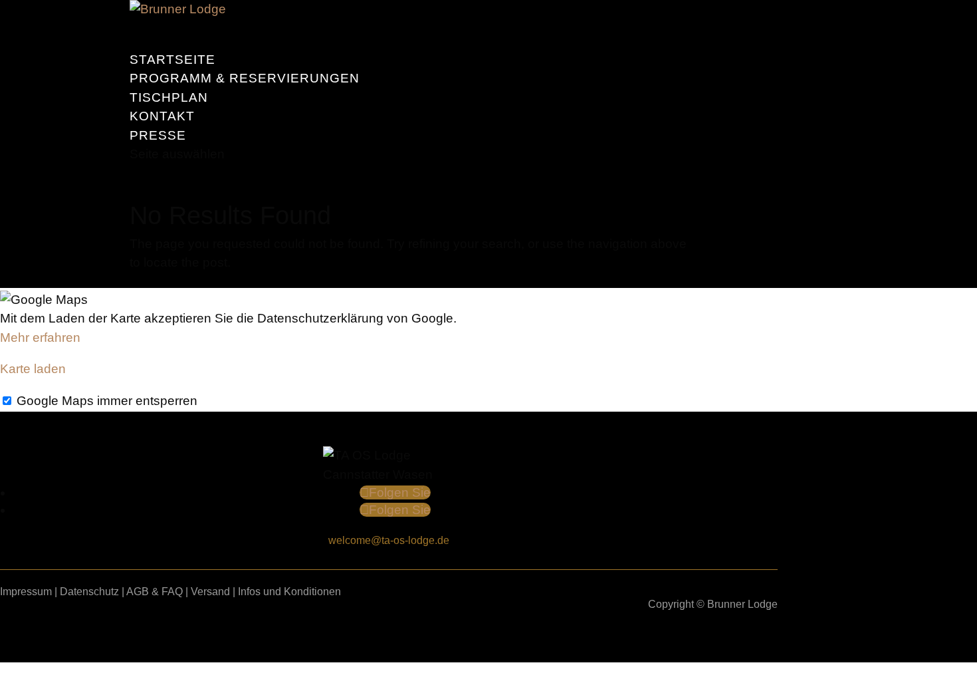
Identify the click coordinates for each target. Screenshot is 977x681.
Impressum (26, 591)
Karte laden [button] (33, 369)
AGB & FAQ (154, 591)
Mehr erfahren (40, 337)
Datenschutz (89, 591)
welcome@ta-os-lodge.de (388, 540)
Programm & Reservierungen (245, 78)
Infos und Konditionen (289, 591)
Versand (210, 591)
